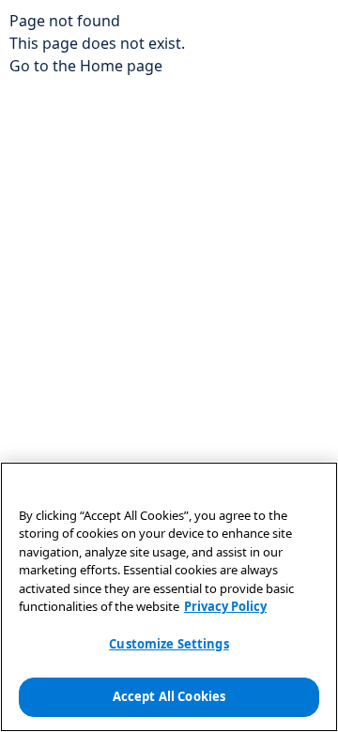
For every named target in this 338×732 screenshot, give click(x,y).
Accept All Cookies (169, 696)
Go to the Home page (85, 65)
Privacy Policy (225, 606)
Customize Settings (168, 643)
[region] (169, 597)
